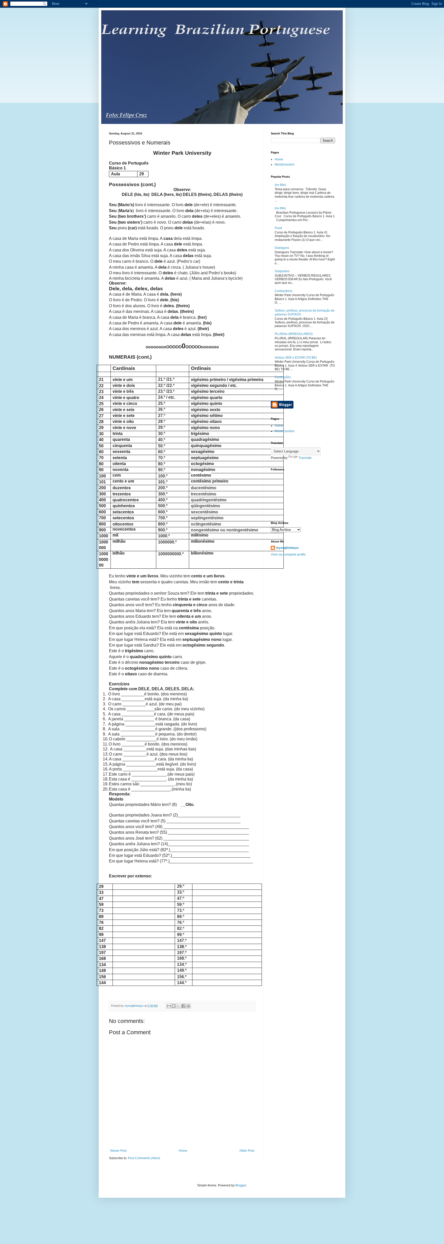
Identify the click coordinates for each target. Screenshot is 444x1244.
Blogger (240, 1185)
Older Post (246, 1150)
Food (278, 228)
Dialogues (282, 248)
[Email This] (168, 1006)
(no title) (280, 185)
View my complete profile (288, 554)
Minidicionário (284, 164)
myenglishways (287, 548)
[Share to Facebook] (183, 1006)
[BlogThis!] (173, 1006)
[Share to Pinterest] (188, 1006)
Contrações (283, 377)
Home (183, 1150)
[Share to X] (178, 1006)
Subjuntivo (282, 271)
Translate (305, 458)
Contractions (283, 291)
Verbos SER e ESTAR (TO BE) (296, 357)
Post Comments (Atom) (144, 1158)
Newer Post (118, 1150)
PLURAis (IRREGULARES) (294, 334)
